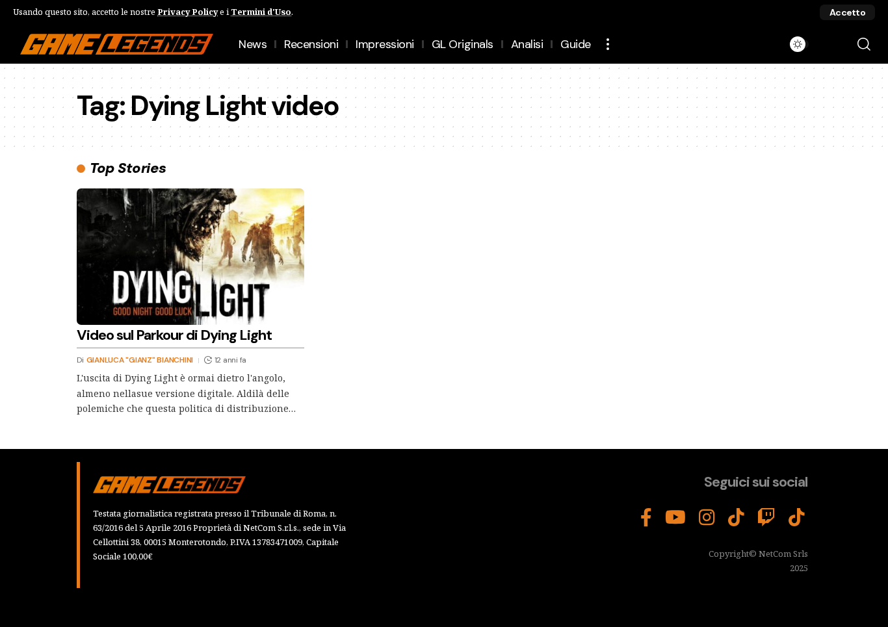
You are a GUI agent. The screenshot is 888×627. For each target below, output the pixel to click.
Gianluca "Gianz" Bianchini (140, 360)
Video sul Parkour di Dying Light (174, 335)
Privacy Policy (187, 12)
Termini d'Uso (261, 12)
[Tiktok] (796, 517)
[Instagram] (707, 517)
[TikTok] (736, 517)
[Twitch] (766, 517)
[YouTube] (675, 517)
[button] (847, 12)
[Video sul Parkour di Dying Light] (190, 256)
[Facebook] (646, 517)
